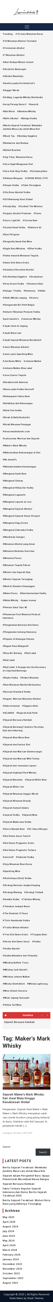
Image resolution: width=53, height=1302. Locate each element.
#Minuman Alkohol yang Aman (19, 544)
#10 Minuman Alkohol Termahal (20, 41)
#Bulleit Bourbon (12, 150)
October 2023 (11, 1273)
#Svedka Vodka (11, 899)
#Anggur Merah (11, 90)
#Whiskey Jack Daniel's (15, 970)
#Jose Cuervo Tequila (14, 375)
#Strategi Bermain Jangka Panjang (21, 885)
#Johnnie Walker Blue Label (17, 368)
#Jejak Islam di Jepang (15, 326)
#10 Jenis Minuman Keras (29, 34)
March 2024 (10, 1250)
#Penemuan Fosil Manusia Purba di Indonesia (21, 616)
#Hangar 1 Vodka (12, 291)
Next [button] (47, 1015)
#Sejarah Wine (29, 815)
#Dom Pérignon (11, 234)
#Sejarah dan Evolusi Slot (16, 744)
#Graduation (36, 277)
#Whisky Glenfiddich (14, 984)
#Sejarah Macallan (13, 780)
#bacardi (33, 104)
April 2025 (9, 1221)
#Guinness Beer (34, 284)
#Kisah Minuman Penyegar (17, 424)
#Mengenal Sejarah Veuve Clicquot (21, 516)
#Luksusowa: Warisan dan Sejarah (21, 438)
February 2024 (12, 1254)
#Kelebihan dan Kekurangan (18, 403)
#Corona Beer (30, 220)
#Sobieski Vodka (25, 857)
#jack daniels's (11, 319)
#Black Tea (9, 136)
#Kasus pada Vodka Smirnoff (18, 389)
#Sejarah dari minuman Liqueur (20, 766)
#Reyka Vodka (10, 678)
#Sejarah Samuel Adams (16, 808)
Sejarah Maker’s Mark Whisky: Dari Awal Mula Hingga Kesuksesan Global (24, 1098)
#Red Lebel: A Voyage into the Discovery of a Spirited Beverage (24, 669)
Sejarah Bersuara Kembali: (19, 1022)
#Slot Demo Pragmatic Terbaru (19, 850)
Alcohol (18, 1133)
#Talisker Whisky (31, 899)
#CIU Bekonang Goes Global (18, 199)
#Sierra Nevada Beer (14, 829)
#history (33, 298)
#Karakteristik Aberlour (15, 382)
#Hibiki (41, 291)
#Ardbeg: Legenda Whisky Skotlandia (23, 97)
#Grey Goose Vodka (13, 284)
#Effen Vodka (34, 248)
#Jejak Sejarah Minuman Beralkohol (22, 340)
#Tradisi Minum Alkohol (16, 927)
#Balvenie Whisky (26, 111)
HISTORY (27, 1133)
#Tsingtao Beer (38, 934)
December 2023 (12, 1264)
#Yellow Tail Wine (12, 1005)
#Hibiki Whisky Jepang (15, 298)
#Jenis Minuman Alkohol (16, 347)
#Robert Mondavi (29, 678)
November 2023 (12, 1268)
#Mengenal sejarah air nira (17, 502)
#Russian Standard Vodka (17, 692)
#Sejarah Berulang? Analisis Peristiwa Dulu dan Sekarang (23, 729)
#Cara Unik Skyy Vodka (15, 171)
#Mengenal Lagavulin (14, 495)
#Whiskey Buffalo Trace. (16, 963)
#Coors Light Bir (11, 220)
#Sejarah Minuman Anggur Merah (20, 794)
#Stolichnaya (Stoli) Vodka (17, 878)
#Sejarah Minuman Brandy (17, 801)
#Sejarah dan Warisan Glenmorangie (22, 751)
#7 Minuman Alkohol (14, 55)
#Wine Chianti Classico (15, 991)
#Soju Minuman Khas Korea (17, 864)
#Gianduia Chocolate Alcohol (18, 270)
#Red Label (30, 653)
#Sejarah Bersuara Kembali (17, 720)
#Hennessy (29, 291)
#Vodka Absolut (11, 948)
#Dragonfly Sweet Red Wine (17, 241)
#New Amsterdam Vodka (33, 593)
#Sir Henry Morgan (37, 829)
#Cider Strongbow (31, 185)
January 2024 (11, 1259)
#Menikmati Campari (14, 537)
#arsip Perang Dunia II (14, 104)
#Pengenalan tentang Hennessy (20, 632)
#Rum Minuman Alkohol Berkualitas (22, 685)
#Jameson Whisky (31, 319)
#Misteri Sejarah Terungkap (18, 579)
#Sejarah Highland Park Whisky (19, 773)
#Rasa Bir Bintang (12, 653)
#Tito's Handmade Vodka (16, 920)
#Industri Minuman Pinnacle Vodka (21, 312)
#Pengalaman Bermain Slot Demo (21, 625)
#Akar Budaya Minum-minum (18, 62)
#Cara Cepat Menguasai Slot (18, 164)
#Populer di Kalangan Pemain (18, 639)
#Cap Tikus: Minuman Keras (18, 157)
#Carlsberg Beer (39, 171)
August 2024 (10, 1226)
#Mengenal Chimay (13, 481)
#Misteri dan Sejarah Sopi (17, 572)
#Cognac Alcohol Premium (17, 213)
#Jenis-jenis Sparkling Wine (18, 354)
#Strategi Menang (12, 892)
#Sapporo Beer (30, 706)
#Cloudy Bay (9, 206)
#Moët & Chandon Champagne (19, 586)
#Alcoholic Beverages (14, 69)
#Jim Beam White (12, 361)
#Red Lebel (9, 660)
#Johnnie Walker (33, 361)
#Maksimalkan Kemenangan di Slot (21, 452)
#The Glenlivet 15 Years (15, 913)
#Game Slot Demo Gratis (16, 262)
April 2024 (9, 1245)
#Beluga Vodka (29, 118)
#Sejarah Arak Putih (27, 713)
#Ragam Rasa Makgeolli (16, 646)
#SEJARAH (8, 713)
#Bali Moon (9, 111)
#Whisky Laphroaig (37, 984)
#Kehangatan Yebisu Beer (16, 396)
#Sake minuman (11, 706)
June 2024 (9, 1235)
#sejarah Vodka (11, 815)
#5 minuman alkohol (14, 48)
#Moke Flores (10, 593)
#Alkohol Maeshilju (13, 76)
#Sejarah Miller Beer (36, 780)
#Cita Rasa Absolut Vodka (16, 192)
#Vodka (36, 941)
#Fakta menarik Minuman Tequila (20, 255)
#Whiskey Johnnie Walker (16, 977)
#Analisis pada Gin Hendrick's (19, 83)
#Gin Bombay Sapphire (15, 277)
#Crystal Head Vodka (14, 227)
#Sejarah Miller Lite (13, 787)
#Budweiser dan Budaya (15, 143)
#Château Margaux (13, 178)
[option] (26, 1022)
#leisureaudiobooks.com (16, 431)
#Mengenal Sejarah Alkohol (17, 509)
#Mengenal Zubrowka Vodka (18, 530)
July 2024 (8, 1231)
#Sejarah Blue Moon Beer (16, 737)
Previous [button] (42, 1015)
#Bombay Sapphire (27, 136)
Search (6, 1146)
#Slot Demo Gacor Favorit (17, 836)
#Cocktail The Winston (30, 206)
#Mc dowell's (10, 459)
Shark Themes (35, 1298)
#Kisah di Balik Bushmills (16, 417)
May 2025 (8, 1217)
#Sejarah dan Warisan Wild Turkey (21, 758)
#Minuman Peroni (12, 558)
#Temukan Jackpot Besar (16, 906)
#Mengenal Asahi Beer (15, 474)
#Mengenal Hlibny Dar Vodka (18, 488)
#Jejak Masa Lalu (12, 333)
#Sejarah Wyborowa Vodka (17, 822)
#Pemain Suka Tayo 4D (15, 607)
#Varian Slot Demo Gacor (16, 941)
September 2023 (13, 1278)
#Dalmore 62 (34, 227)
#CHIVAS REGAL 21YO (36, 178)
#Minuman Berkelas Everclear (19, 551)
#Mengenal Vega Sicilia (15, 523)
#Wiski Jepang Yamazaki (16, 998)
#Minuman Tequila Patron (16, 565)
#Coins (37, 213)
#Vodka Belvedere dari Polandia (20, 955)
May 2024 (9, 1240)
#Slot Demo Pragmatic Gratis (18, 843)
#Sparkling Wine (11, 871)
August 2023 (10, 1282)
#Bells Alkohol (10, 118)
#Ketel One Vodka (12, 410)
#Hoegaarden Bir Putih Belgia (19, 305)
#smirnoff (8, 857)
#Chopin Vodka (11, 185)
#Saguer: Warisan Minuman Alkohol (22, 699)
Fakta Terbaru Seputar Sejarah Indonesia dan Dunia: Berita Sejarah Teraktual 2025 (25, 1192)
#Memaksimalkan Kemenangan (19, 467)
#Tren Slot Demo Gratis (15, 934)
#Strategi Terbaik (33, 892)
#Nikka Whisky (10, 600)
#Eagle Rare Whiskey (14, 248)
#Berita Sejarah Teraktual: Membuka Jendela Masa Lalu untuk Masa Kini (22, 127)
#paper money (28, 600)
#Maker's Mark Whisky (15, 445)
